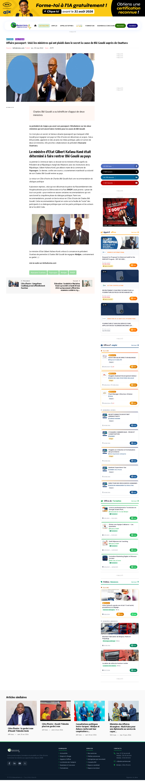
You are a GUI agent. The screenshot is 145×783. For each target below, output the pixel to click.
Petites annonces (94, 756)
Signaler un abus (132, 777)
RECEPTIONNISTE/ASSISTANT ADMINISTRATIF (119, 415)
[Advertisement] (15, 143)
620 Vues (45, 730)
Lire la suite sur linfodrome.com (42, 263)
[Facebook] (9, 763)
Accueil (9, 39)
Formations (64, 768)
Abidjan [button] (64, 272)
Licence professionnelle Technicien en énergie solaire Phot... (122, 508)
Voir (135, 265)
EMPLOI (54, 26)
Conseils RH (92, 762)
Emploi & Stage (65, 756)
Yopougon (33, 170)
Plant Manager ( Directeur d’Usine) (120, 394)
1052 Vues (113, 735)
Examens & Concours (67, 765)
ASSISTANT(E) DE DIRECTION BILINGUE (122, 357)
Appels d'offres (65, 759)
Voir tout (134, 232)
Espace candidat (94, 765)
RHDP (69, 189)
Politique (19, 39)
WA (135, 614)
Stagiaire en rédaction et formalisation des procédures (121, 451)
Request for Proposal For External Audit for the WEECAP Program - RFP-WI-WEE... (118, 258)
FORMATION (89, 26)
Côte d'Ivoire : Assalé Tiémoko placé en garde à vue (55, 725)
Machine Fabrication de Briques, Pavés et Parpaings (116, 637)
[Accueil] (35, 26)
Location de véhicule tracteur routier (115, 663)
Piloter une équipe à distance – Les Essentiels (121, 525)
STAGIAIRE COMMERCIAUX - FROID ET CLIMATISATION (121, 433)
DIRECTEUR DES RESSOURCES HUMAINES (122, 483)
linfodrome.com (18, 48)
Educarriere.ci (17, 777)
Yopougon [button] (53, 272)
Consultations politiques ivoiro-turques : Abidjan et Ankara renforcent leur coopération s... (87, 728)
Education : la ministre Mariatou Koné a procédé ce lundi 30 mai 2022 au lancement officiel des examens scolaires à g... (67, 286)
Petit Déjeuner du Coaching (118, 541)
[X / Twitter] (25, 763)
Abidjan (78, 254)
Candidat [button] (132, 26)
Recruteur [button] (120, 26)
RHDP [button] (72, 272)
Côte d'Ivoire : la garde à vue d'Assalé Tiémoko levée (20, 729)
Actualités (63, 753)
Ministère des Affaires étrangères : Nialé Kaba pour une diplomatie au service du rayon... (122, 728)
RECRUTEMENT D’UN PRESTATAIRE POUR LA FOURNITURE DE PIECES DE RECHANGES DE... (117, 291)
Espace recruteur (94, 768)
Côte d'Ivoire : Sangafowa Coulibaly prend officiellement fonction (33, 285)
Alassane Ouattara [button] (38, 272)
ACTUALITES (44, 26)
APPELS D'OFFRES (66, 26)
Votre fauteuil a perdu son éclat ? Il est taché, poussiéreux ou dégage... (118, 606)
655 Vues (79, 735)
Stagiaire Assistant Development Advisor (122, 376)
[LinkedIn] (14, 763)
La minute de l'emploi (68, 762)
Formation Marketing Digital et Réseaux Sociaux (123, 557)
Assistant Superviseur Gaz (117, 467)
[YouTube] (20, 763)
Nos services (92, 753)
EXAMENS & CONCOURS (106, 26)
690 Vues (11, 734)
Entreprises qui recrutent (96, 759)
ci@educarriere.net (123, 761)
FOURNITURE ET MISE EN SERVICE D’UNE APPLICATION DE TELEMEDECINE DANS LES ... (117, 324)
